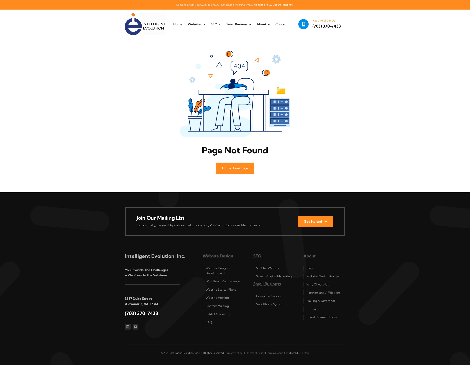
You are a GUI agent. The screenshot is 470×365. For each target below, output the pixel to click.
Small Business (267, 283)
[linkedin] (128, 327)
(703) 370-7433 (326, 26)
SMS (294, 353)
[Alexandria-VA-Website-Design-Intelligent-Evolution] (145, 15)
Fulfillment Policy (254, 353)
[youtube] (135, 327)
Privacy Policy (234, 353)
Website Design (218, 255)
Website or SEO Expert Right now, (273, 4)
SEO (257, 255)
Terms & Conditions (278, 353)
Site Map (304, 353)
